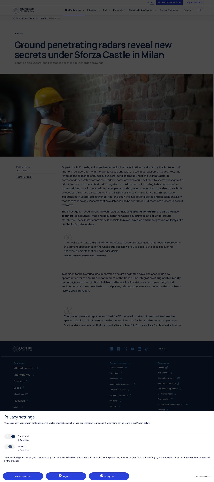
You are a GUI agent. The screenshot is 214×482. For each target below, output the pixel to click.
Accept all (109, 476)
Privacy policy (142, 423)
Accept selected (23, 476)
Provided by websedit (203, 476)
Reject (66, 476)
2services (24, 440)
